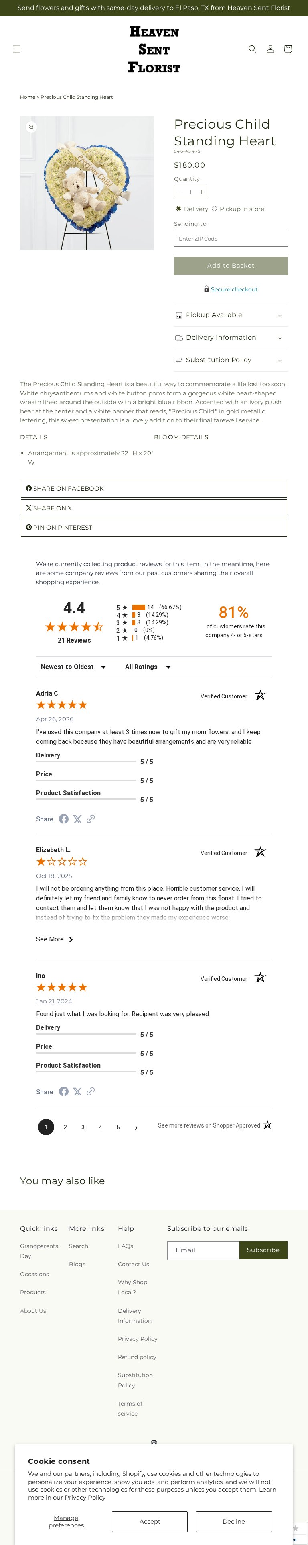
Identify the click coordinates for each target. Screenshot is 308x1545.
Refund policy (137, 1357)
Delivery (197, 209)
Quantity (187, 178)
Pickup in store (242, 209)
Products (33, 1292)
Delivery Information (135, 1315)
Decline (234, 1521)
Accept (150, 1521)
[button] (17, 49)
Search (78, 1246)
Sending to (202, 224)
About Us (33, 1310)
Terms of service (130, 1408)
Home (27, 97)
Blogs (77, 1264)
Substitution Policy (135, 1380)
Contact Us (133, 1264)
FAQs (125, 1246)
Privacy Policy (85, 1497)
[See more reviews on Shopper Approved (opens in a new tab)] (90, 819)
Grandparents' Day (39, 1251)
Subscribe (263, 1250)
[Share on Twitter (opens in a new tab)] (77, 819)
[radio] (154, 607)
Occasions (34, 1274)
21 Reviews (85, 640)
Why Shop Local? (132, 1287)
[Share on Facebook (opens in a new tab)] (64, 820)
